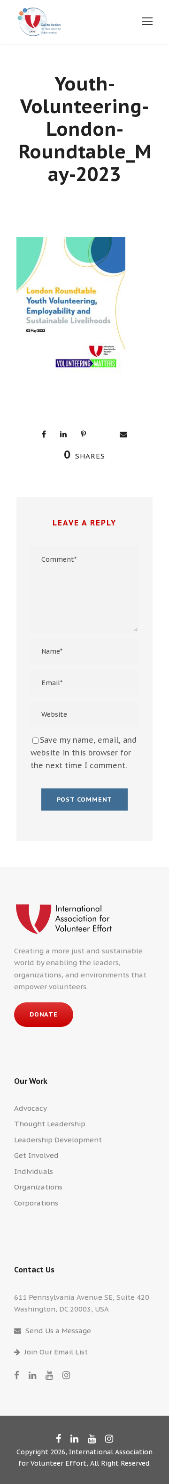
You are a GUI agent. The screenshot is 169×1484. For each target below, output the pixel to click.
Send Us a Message (58, 1330)
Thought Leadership (49, 1123)
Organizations (38, 1186)
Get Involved (36, 1155)
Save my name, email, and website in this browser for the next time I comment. (84, 752)
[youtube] (49, 1375)
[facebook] (16, 1375)
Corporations (36, 1202)
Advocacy (30, 1108)
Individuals (33, 1171)
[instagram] (66, 1375)
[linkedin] (32, 1375)
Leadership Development (58, 1139)
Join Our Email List (56, 1351)
